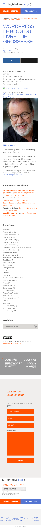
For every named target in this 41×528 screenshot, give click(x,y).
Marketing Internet (9, 280)
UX (4, 301)
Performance (7, 290)
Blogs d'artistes (8, 232)
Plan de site (21, 519)
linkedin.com (7, 175)
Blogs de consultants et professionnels (16, 247)
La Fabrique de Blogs (8, 519)
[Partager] (11, 60)
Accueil (6, 18)
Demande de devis (10, 11)
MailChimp (6, 275)
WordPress (7, 308)
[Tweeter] (29, 60)
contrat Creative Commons (12, 344)
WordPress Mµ (8, 311)
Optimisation (7, 288)
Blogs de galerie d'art (10, 252)
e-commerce (7, 262)
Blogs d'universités (9, 245)
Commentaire (11, 430)
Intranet (5, 273)
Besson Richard (8, 203)
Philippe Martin (9, 145)
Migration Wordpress (15, 519)
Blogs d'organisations (10, 242)
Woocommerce (8, 306)
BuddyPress (7, 260)
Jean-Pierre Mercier (10, 213)
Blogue (14, 18)
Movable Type (7, 285)
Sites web (6, 295)
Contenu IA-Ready (21, 526)
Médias (5, 283)
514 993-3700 (31, 11)
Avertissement (28, 519)
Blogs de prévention (9, 255)
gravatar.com (17, 175)
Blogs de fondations (10, 250)
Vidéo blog (6, 303)
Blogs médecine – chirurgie (12, 257)
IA (3, 270)
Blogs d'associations (10, 235)
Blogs (5, 229)
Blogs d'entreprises (17, 52)
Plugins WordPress (9, 293)
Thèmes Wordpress (9, 298)
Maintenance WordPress (11, 278)
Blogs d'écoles (8, 237)
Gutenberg (6, 265)
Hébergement (7, 268)
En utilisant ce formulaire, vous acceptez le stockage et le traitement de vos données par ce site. (11, 493)
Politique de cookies (36, 519)
